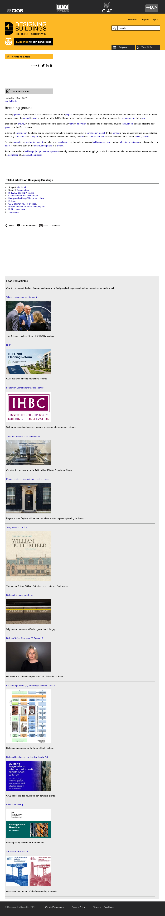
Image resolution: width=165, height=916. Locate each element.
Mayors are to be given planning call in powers (27, 479)
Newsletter (132, 19)
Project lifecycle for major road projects (26, 206)
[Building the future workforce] (28, 623)
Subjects (123, 47)
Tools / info (146, 47)
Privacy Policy (78, 907)
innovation (81, 124)
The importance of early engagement (23, 436)
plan (143, 118)
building (96, 142)
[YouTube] (51, 65)
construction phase (43, 146)
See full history (12, 101)
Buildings (47, 180)
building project (142, 136)
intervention (127, 124)
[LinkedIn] (47, 65)
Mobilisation (22, 187)
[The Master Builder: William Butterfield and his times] (28, 580)
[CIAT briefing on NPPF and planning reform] (28, 373)
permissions (106, 142)
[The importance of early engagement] (28, 464)
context (116, 133)
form (71, 124)
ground (17, 114)
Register (145, 19)
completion (13, 155)
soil (82, 136)
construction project (96, 133)
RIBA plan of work (16, 209)
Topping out (13, 212)
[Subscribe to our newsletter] (29, 45)
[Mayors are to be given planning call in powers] (28, 513)
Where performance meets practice (22, 297)
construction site (96, 136)
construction (21, 133)
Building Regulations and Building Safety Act (27, 757)
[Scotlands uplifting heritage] (28, 885)
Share (11, 225)
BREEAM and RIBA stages (21, 193)
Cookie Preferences (54, 907)
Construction (23, 190)
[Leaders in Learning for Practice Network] (28, 421)
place (7, 146)
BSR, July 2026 (13, 804)
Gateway (12, 201)
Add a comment (28, 225)
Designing (34, 180)
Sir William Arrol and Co (17, 851)
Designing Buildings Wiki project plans (26, 198)
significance (63, 142)
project (68, 114)
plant (35, 118)
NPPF (9, 345)
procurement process (49, 151)
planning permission (129, 142)
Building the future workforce (19, 595)
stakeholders (21, 136)
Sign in (155, 19)
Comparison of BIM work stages (23, 195)
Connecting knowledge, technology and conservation (30, 685)
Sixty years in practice (16, 527)
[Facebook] (39, 65)
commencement (129, 118)
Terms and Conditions (103, 907)
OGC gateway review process (22, 204)
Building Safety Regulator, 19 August (23, 638)
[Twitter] (43, 65)
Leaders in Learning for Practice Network (25, 388)
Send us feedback (51, 225)
